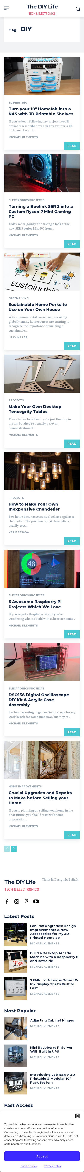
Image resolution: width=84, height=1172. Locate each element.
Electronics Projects (26, 200)
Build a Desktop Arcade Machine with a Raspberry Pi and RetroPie (54, 957)
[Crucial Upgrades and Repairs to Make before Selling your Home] (42, 760)
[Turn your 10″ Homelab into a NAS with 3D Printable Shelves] (42, 76)
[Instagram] (16, 901)
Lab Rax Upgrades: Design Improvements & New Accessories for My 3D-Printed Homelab (53, 932)
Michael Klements (23, 137)
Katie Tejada (19, 532)
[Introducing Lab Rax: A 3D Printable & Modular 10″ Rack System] (15, 1083)
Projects (16, 400)
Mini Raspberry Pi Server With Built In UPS (51, 1049)
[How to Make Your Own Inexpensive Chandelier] (42, 471)
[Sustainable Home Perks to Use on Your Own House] (42, 272)
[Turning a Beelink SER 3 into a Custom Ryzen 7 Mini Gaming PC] (42, 173)
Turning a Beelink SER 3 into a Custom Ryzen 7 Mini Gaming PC (41, 211)
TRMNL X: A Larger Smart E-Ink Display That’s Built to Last (54, 984)
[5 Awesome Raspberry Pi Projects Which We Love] (42, 569)
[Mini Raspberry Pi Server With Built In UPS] (15, 1056)
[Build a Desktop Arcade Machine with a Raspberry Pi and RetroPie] (15, 961)
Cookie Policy (28, 1166)
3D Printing (18, 102)
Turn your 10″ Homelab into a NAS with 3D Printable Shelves (41, 111)
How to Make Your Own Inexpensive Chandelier (34, 507)
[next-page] (14, 849)
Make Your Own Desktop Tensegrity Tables (35, 409)
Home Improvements (25, 786)
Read (71, 146)
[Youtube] (36, 901)
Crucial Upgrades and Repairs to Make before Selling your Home (40, 797)
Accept (42, 1156)
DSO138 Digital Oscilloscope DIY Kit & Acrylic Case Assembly (39, 700)
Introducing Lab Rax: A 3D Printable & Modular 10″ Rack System (52, 1078)
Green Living (19, 298)
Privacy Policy (52, 1166)
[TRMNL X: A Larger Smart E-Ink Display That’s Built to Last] (15, 988)
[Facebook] (7, 901)
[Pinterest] (26, 901)
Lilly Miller (18, 337)
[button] (77, 1116)
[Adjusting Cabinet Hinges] (15, 1028)
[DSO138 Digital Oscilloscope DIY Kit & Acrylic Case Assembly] (42, 662)
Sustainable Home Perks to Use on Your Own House (38, 307)
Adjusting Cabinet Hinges (52, 1020)
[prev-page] (7, 849)
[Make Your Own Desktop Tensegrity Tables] (42, 374)
